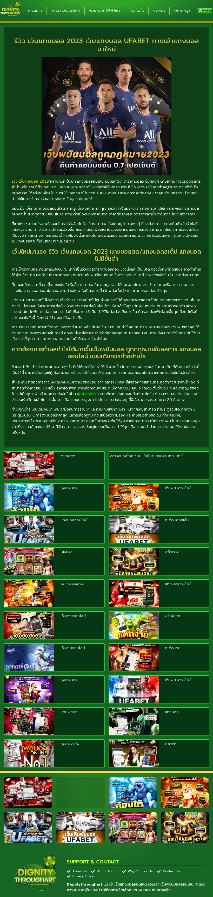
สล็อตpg (172, 552)
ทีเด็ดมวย (173, 648)
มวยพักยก (69, 712)
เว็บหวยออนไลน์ (73, 616)
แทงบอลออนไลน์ (65, 11)
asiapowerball (72, 584)
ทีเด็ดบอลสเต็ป (177, 520)
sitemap (182, 11)
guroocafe (70, 744)
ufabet (66, 552)
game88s (69, 488)
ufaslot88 (173, 616)
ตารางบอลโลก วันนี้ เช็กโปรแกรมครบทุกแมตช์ (146, 456)
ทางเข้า (159, 11)
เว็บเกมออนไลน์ (73, 648)
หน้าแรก (35, 11)
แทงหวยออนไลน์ (178, 584)
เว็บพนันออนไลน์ (178, 488)
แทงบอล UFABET (105, 11)
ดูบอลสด (68, 456)
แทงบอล (172, 712)
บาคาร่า (171, 744)
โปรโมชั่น (136, 11)
